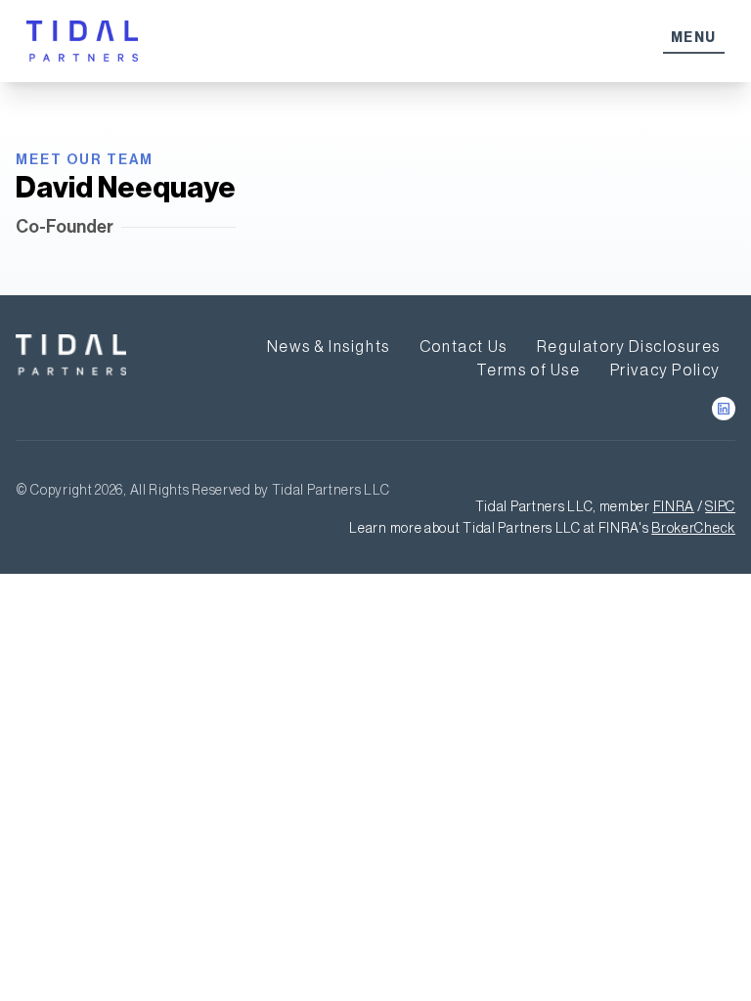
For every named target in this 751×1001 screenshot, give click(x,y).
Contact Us (464, 346)
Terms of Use (528, 369)
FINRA (674, 506)
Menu (694, 37)
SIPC (720, 506)
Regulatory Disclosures (629, 346)
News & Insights (328, 346)
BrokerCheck (693, 528)
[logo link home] (71, 354)
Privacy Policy (665, 369)
